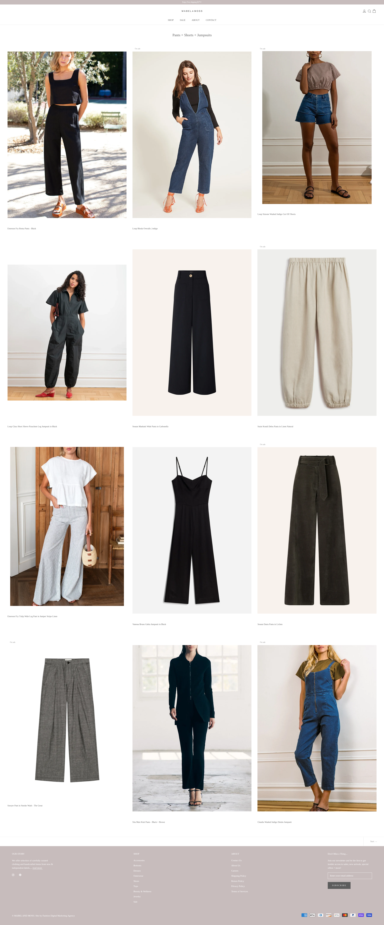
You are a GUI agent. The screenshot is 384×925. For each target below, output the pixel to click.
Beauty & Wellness (142, 891)
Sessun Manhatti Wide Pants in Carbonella (150, 426)
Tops (136, 886)
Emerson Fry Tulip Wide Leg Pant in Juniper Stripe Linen (32, 616)
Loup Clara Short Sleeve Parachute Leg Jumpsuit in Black (32, 426)
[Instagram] (13, 875)
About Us (235, 865)
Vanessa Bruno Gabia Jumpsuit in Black (149, 624)
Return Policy (237, 881)
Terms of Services (239, 891)
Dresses (137, 871)
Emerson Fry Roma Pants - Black (22, 228)
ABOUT (196, 20)
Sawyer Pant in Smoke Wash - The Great (25, 806)
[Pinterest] (20, 875)
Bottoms (137, 865)
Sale (135, 902)
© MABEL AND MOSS (23, 916)
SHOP (171, 20)
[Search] (369, 11)
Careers (234, 871)
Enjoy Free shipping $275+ (192, 2)
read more (38, 868)
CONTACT (211, 20)
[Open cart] (374, 11)
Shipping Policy (238, 876)
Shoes (136, 881)
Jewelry (137, 896)
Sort (372, 841)
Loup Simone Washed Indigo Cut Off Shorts (277, 214)
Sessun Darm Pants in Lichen (270, 624)
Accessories (139, 860)
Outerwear (138, 876)
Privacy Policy (238, 886)
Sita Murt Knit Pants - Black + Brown (148, 822)
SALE (182, 20)
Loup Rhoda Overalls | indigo (145, 228)
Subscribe (339, 885)
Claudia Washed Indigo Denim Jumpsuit (275, 822)
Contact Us (236, 860)
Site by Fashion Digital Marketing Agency (55, 916)
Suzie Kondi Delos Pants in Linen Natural (275, 426)
